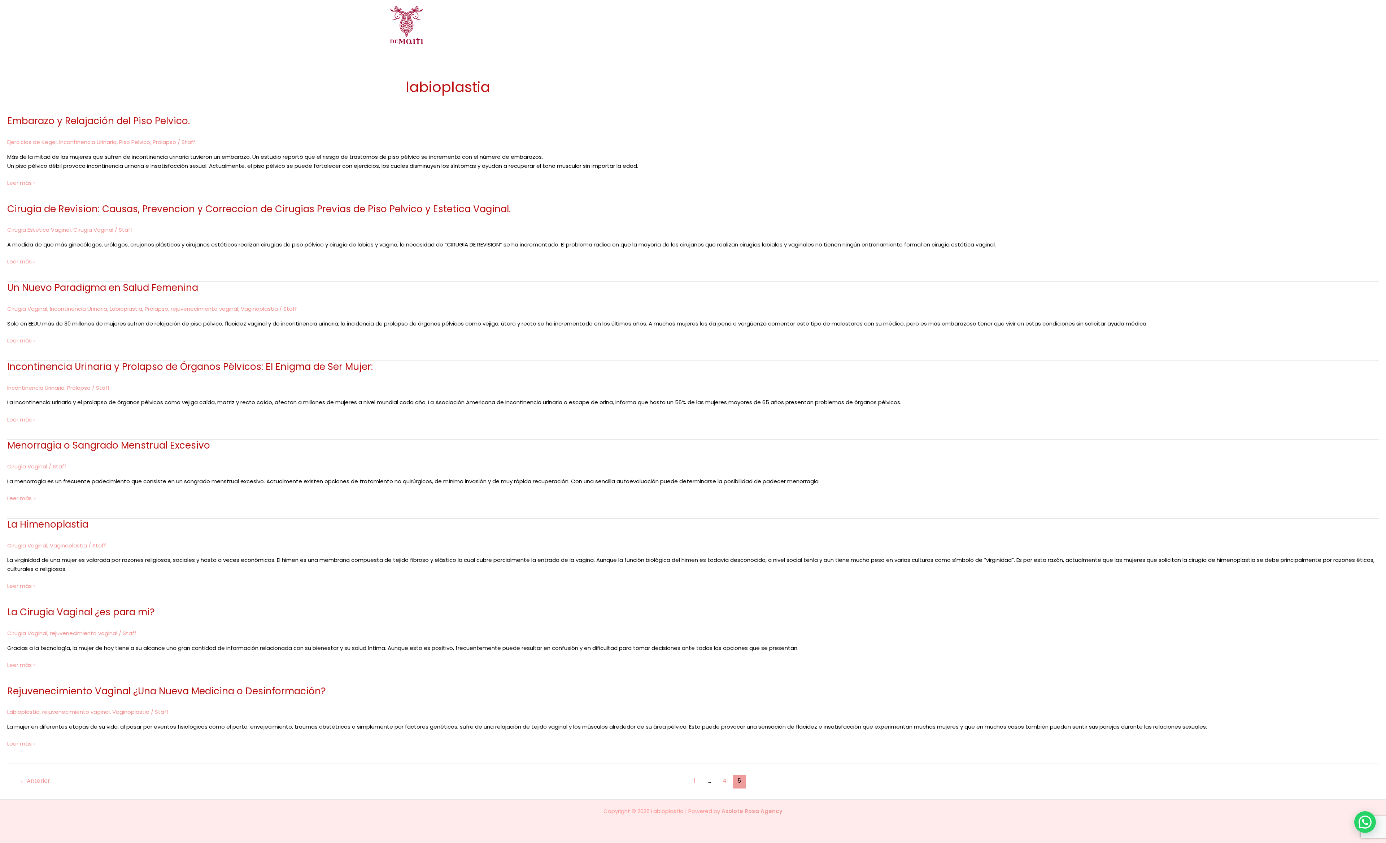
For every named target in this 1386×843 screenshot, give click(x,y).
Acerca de (719, 25)
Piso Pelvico (134, 142)
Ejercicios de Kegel (32, 142)
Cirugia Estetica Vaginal (39, 229)
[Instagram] (993, 25)
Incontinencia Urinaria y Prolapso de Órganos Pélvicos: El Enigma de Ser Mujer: (190, 366)
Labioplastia (126, 309)
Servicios (828, 25)
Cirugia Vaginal (93, 229)
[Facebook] (983, 25)
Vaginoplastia (259, 309)
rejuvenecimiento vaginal (204, 309)
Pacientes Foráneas (940, 25)
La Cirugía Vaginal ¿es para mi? (81, 612)
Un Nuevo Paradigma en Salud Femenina (102, 287)
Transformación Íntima (774, 25)
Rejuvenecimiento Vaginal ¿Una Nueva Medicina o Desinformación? (166, 691)
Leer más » (21, 183)
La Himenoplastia (47, 524)
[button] (843, 24)
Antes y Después (879, 25)
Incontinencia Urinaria (88, 142)
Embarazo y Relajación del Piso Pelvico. (98, 120)
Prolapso (164, 142)
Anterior (34, 781)
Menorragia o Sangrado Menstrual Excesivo (108, 445)
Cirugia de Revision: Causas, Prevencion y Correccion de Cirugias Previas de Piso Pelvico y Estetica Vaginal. (259, 208)
